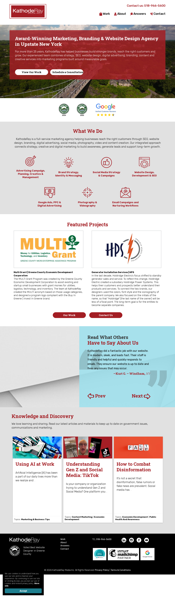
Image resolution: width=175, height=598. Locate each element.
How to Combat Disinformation (134, 528)
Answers (139, 14)
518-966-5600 (154, 6)
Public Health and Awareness (135, 579)
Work (106, 14)
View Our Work (31, 72)
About (121, 14)
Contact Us (106, 315)
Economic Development (135, 578)
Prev (100, 457)
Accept (23, 590)
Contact (159, 14)
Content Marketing (82, 578)
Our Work (69, 315)
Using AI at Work (34, 525)
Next (138, 457)
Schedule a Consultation (67, 72)
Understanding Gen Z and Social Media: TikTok (84, 530)
